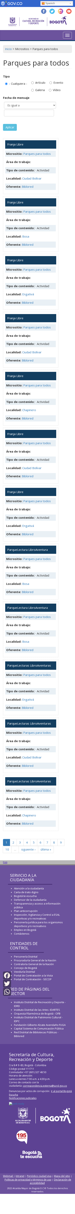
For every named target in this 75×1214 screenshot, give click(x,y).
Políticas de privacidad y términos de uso (28, 1179)
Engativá (28, 294)
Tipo (6, 76)
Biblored (27, 187)
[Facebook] (7, 975)
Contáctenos (21, 933)
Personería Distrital (25, 956)
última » (46, 849)
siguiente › (28, 849)
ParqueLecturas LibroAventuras (29, 665)
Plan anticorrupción (26, 911)
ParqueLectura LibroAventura (27, 550)
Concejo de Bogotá (25, 968)
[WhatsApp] (7, 991)
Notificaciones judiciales (22, 1098)
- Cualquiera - (18, 83)
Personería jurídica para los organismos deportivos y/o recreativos (38, 924)
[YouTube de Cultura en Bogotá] (69, 11)
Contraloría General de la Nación (34, 964)
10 (7, 849)
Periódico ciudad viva (39, 1176)
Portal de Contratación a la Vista (33, 975)
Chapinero (29, 410)
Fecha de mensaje (16, 98)
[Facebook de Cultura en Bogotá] (43, 11)
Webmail (8, 1176)
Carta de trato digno (26, 892)
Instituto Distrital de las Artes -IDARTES (37, 1010)
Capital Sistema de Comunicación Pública (39, 1028)
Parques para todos (37, 154)
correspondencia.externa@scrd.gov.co (45, 1085)
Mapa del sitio (62, 1176)
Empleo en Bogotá (25, 930)
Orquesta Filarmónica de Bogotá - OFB (37, 1013)
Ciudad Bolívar (32, 178)
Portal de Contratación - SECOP (33, 979)
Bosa (25, 236)
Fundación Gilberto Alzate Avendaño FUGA (40, 1025)
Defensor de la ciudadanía (30, 900)
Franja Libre (15, 144)
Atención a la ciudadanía (29, 888)
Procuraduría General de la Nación (35, 960)
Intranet (20, 1176)
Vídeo (57, 90)
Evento (58, 82)
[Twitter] (7, 983)
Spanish (50, 3)
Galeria (40, 90)
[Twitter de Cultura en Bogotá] (52, 11)
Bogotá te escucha (25, 896)
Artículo (40, 82)
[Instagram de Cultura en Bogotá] (60, 11)
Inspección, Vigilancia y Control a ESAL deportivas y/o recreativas (37, 916)
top (5, 862)
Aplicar (10, 127)
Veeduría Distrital (24, 971)
